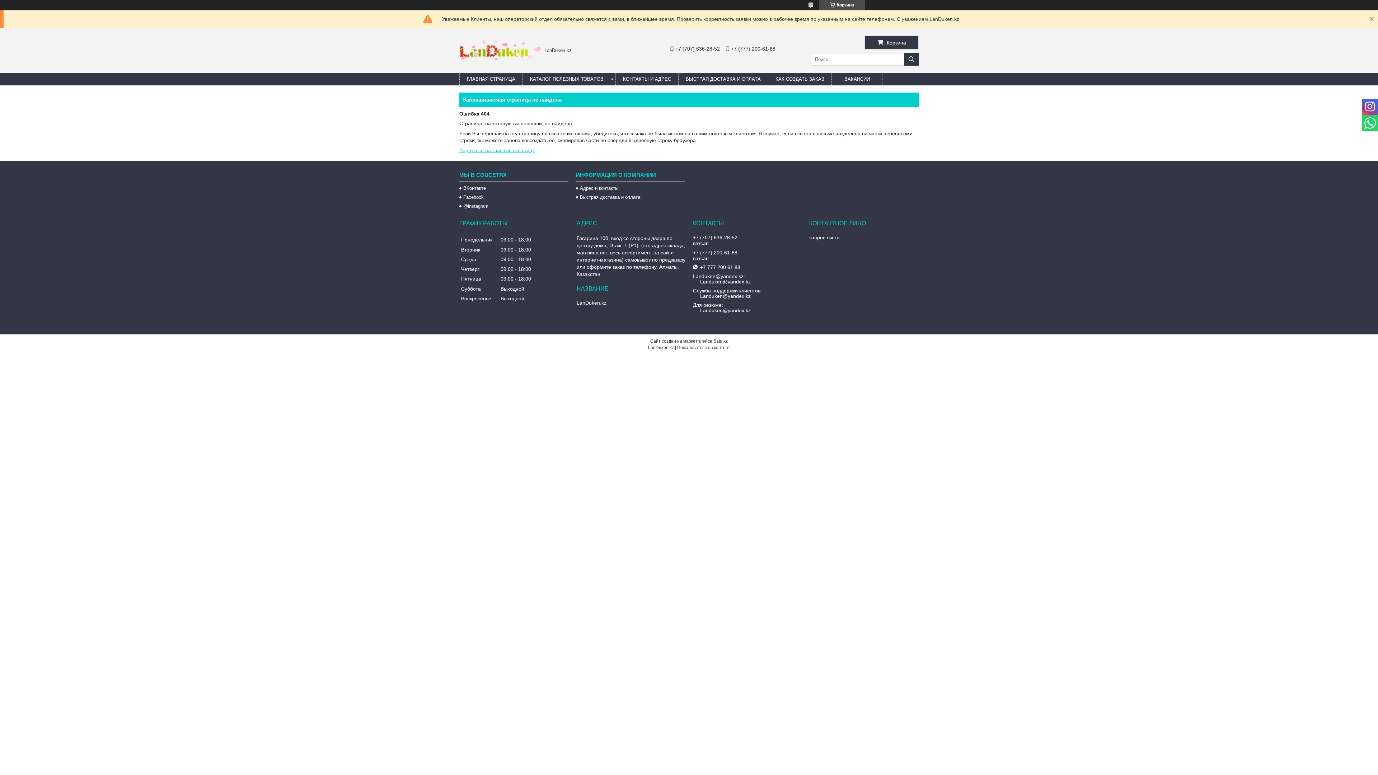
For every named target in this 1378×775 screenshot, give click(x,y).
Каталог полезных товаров (567, 79)
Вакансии (857, 79)
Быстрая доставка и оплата (610, 197)
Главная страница (491, 79)
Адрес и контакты (599, 188)
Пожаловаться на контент (703, 347)
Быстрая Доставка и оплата (723, 79)
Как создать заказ (799, 79)
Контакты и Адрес (647, 79)
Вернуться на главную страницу (497, 150)
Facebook (473, 197)
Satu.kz (720, 341)
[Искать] (911, 59)
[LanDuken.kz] (500, 58)
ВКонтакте (474, 188)
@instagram (475, 206)
